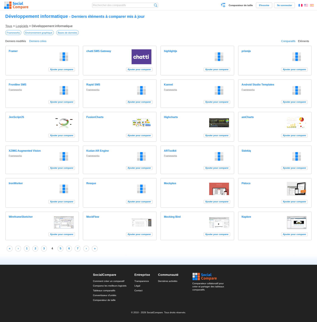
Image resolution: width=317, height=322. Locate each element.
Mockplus (170, 183)
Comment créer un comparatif (108, 281)
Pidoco (246, 183)
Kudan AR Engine (97, 150)
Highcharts (171, 117)
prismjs (246, 51)
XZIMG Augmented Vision (25, 150)
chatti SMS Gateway (98, 51)
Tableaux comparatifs (104, 290)
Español (312, 5)
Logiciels (22, 26)
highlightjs (170, 51)
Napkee (246, 216)
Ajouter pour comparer (61, 69)
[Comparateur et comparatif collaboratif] (16, 5)
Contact (138, 290)
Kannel (168, 84)
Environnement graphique (38, 32)
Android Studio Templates (258, 84)
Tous (8, 26)
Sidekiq (246, 150)
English (306, 5)
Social (208, 277)
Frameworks (13, 32)
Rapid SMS (93, 84)
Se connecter (284, 5)
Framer (13, 51)
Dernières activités (167, 281)
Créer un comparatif (223, 5)
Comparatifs (288, 41)
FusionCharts (95, 117)
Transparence (141, 281)
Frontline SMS (17, 84)
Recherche (155, 5)
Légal (137, 285)
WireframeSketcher (21, 216)
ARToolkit (170, 150)
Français (300, 5)
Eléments (303, 41)
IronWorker (16, 183)
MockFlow (92, 216)
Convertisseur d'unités (104, 295)
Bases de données (67, 32)
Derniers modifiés (15, 41)
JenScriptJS (16, 117)
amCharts (248, 117)
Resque (91, 183)
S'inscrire (264, 5)
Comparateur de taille (241, 5)
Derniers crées (37, 41)
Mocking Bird (172, 216)
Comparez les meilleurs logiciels (109, 285)
